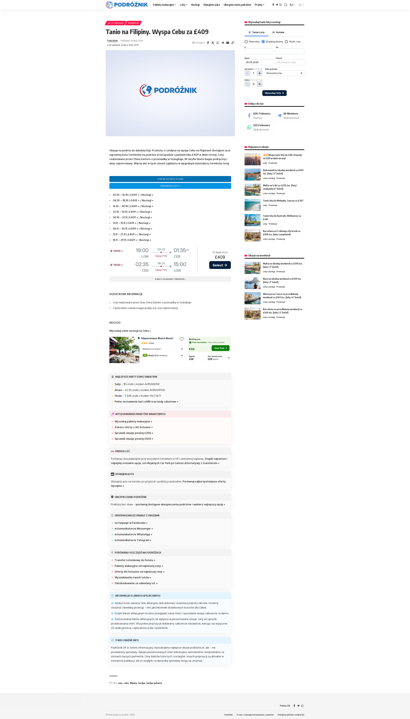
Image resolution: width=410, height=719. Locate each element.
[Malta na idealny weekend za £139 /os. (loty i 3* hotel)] (253, 268)
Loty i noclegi (115, 23)
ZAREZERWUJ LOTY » (170, 186)
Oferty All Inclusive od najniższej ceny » (139, 571)
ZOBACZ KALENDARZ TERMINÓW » (170, 279)
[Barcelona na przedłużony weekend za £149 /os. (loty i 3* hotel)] (253, 314)
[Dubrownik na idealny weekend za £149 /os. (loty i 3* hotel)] (253, 174)
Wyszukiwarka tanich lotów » (133, 577)
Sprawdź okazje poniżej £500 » (134, 438)
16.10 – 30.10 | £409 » (126, 206)
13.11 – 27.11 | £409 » (125, 234)
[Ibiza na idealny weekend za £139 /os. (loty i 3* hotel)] (253, 283)
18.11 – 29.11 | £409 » (125, 240)
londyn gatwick (154, 683)
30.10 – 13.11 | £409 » (125, 217)
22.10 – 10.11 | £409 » (126, 211)
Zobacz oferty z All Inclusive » (134, 427)
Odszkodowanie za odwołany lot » (136, 583)
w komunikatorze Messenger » (134, 528)
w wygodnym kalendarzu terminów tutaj (203, 163)
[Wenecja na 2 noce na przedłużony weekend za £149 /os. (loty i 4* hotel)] (253, 298)
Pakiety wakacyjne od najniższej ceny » (139, 565)
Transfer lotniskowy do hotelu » (135, 560)
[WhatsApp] (281, 5)
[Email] (228, 42)
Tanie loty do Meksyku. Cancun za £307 (283, 200)
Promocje (133, 23)
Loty (265, 163)
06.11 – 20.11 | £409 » (125, 228)
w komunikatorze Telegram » (133, 540)
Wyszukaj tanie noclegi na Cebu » (130, 330)
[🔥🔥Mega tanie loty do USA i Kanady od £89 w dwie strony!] (253, 159)
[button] (285, 5)
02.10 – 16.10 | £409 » (126, 194)
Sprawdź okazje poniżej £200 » (134, 433)
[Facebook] (273, 5)
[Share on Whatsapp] (218, 42)
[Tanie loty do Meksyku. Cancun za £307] (253, 205)
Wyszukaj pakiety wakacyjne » (133, 421)
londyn (141, 683)
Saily (118, 384)
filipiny (133, 683)
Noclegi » (147, 194)
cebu (126, 683)
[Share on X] (213, 42)
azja (120, 683)
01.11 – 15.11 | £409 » (124, 223)
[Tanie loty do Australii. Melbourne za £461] (253, 220)
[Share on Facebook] (208, 42)
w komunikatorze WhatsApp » (133, 534)
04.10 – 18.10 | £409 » (126, 200)
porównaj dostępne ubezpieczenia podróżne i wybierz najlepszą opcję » (180, 504)
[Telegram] (277, 5)
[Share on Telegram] (223, 42)
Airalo (118, 390)
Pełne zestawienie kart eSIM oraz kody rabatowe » (146, 401)
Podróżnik (112, 40)
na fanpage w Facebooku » (131, 522)
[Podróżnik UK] (127, 5)
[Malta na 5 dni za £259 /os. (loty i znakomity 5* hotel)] (253, 190)
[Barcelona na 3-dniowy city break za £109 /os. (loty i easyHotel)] (253, 235)
